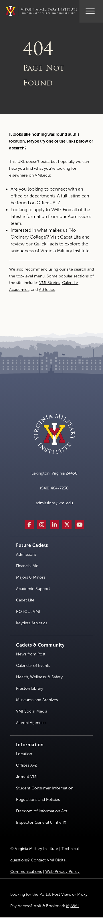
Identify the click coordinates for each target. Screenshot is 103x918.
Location (24, 754)
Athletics (47, 289)
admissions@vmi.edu (54, 503)
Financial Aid (27, 566)
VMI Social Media (31, 711)
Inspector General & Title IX (41, 822)
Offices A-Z (48, 202)
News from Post (30, 654)
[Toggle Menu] (90, 10)
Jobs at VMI (26, 777)
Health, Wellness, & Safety (39, 677)
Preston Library (29, 688)
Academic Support (33, 589)
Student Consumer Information (44, 788)
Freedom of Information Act (42, 811)
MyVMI (72, 906)
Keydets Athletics (31, 623)
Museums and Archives (37, 700)
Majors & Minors (30, 577)
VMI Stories (49, 283)
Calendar (70, 283)
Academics (19, 289)
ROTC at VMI (28, 611)
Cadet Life (70, 237)
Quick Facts (46, 243)
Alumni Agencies (31, 723)
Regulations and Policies (38, 799)
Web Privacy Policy (62, 871)
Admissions (26, 554)
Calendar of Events (33, 665)
